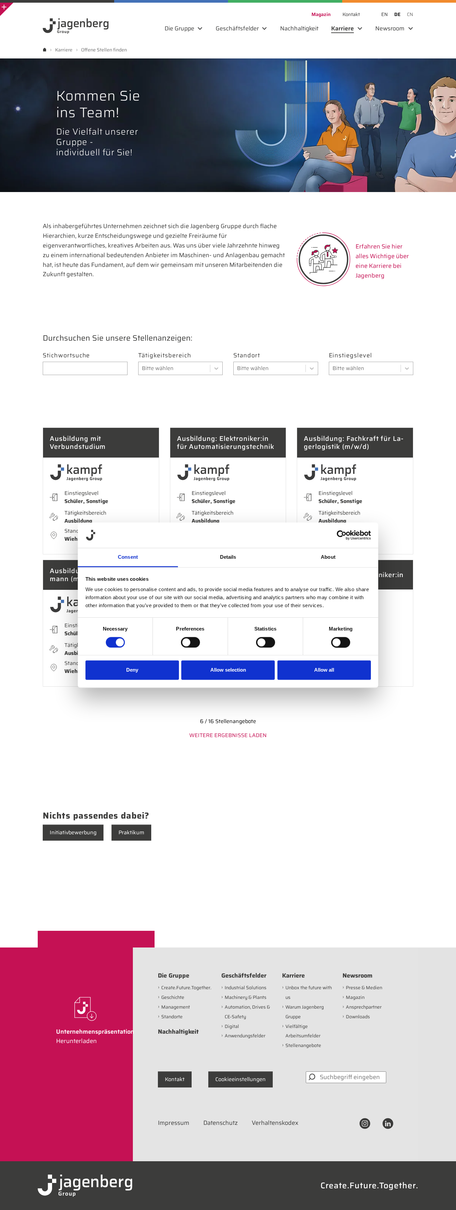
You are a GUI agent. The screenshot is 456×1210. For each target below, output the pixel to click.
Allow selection (228, 670)
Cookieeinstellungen (240, 1079)
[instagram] (365, 1123)
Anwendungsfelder (245, 1035)
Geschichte (172, 997)
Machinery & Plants (245, 997)
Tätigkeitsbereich (164, 355)
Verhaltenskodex (275, 1123)
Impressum (173, 1123)
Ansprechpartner (364, 1007)
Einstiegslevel (350, 355)
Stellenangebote (303, 1045)
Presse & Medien (364, 987)
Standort (246, 355)
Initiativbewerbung (73, 832)
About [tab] (328, 557)
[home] (44, 49)
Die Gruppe (173, 975)
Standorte (172, 1016)
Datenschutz (220, 1123)
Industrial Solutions (245, 987)
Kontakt (175, 1079)
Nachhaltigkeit (178, 1031)
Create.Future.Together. (186, 987)
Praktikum (131, 832)
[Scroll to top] (442, 1196)
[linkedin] (388, 1123)
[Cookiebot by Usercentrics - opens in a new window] (341, 535)
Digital (232, 1026)
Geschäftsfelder (243, 975)
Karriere (293, 975)
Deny (132, 670)
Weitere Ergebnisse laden (228, 735)
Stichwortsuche (66, 355)
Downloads (358, 1016)
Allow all (324, 670)
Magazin (355, 997)
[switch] (190, 642)
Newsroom (358, 975)
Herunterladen (76, 1041)
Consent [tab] (128, 557)
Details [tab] (228, 557)
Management (175, 1007)
